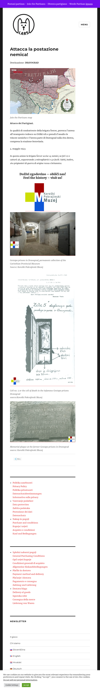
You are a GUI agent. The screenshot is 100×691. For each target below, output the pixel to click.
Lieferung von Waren (23, 603)
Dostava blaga (20, 588)
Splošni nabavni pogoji (24, 552)
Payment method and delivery (28, 574)
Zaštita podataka (21, 508)
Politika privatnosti (23, 490)
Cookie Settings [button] (11, 685)
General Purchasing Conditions (29, 556)
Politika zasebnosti (22, 482)
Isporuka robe (20, 596)
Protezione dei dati (22, 511)
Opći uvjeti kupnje (22, 559)
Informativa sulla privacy (25, 497)
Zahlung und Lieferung (24, 585)
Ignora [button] (89, 4)
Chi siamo (15, 643)
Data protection (21, 504)
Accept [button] (26, 685)
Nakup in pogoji (21, 519)
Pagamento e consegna (25, 581)
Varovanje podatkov (23, 501)
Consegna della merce (24, 599)
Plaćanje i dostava (22, 577)
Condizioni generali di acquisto (29, 563)
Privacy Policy (20, 486)
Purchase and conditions (25, 522)
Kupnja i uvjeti (20, 526)
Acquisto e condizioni (24, 530)
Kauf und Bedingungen (24, 533)
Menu (84, 24)
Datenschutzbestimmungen (27, 493)
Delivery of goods (21, 592)
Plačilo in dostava (22, 570)
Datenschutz (19, 515)
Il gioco (13, 637)
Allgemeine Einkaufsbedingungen (30, 567)
